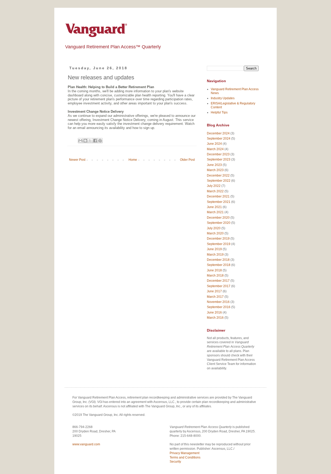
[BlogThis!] (85, 140)
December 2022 (218, 175)
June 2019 (214, 249)
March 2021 (215, 212)
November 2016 (218, 302)
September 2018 (218, 265)
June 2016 (214, 312)
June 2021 (214, 207)
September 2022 (218, 180)
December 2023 (218, 154)
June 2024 (214, 144)
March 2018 (215, 275)
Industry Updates (223, 98)
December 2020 (218, 217)
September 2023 (218, 159)
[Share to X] (90, 140)
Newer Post (77, 160)
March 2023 (215, 170)
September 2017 (218, 286)
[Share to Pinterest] (100, 140)
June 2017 (214, 291)
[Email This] (80, 140)
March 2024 (215, 149)
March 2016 (215, 317)
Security (175, 461)
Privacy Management (184, 453)
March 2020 (215, 233)
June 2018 (214, 270)
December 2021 (218, 196)
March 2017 (215, 297)
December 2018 (218, 260)
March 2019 (215, 254)
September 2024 (218, 138)
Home (133, 160)
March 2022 (215, 191)
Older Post (187, 160)
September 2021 (218, 202)
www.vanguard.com (86, 444)
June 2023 (214, 165)
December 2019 (218, 238)
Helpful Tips (219, 112)
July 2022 (214, 186)
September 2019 (218, 244)
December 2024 (218, 133)
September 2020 (218, 223)
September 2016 (218, 307)
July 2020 (214, 228)
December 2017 (218, 280)
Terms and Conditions (185, 457)
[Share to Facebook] (95, 140)
